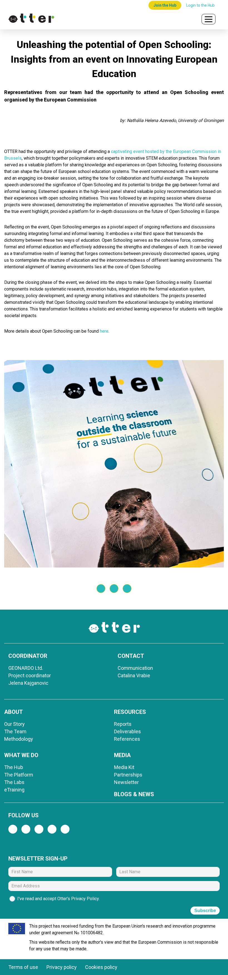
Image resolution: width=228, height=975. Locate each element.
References (127, 739)
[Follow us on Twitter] (25, 829)
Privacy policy (61, 967)
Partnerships (128, 775)
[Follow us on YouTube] (65, 829)
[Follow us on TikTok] (52, 829)
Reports (123, 724)
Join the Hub (164, 5)
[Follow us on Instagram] (38, 829)
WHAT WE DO (21, 755)
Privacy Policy (85, 898)
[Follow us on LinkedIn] (12, 829)
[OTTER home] (101, 19)
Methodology (18, 739)
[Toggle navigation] (208, 19)
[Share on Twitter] (100, 588)
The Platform (18, 775)
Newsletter (126, 782)
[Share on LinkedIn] (127, 588)
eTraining (14, 790)
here (104, 331)
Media (122, 755)
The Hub (13, 767)
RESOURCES (130, 712)
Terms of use (23, 967)
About (13, 712)
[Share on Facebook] (114, 588)
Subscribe (205, 910)
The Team (15, 731)
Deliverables (127, 731)
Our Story (14, 724)
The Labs (14, 782)
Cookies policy (101, 967)
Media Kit (124, 767)
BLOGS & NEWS (134, 794)
